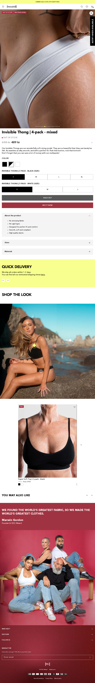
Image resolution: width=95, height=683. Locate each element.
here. (43, 275)
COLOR (5, 158)
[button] (35, 126)
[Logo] (11, 6)
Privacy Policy (49, 678)
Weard (45, 669)
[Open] (3, 6)
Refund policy (57, 678)
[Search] (82, 6)
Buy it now (47, 205)
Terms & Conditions (39, 678)
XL (82, 177)
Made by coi (52, 669)
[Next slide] (81, 445)
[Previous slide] (87, 495)
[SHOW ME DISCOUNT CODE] (90, 657)
